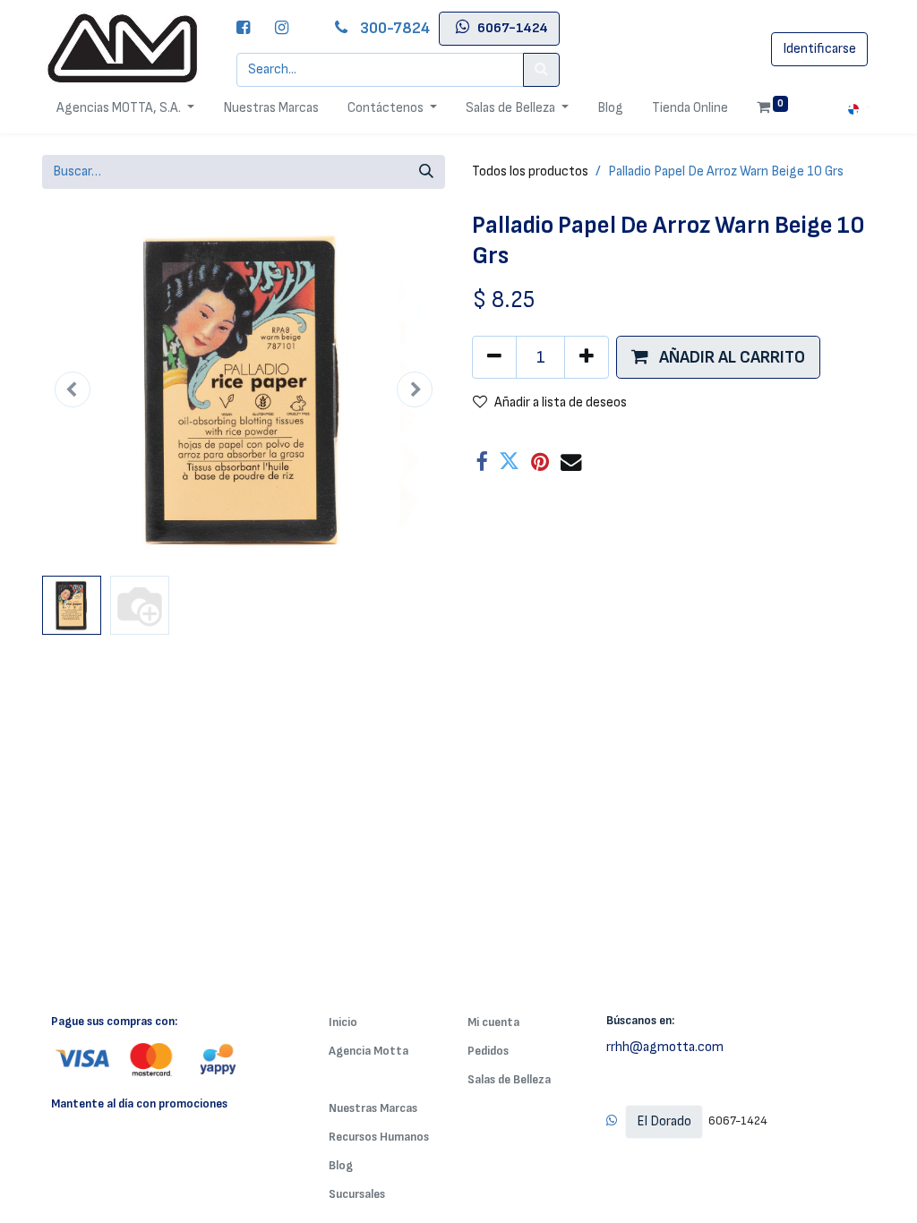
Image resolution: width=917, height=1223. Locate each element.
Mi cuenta (493, 1022)
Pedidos (488, 1050)
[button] (72, 389)
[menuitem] (271, 108)
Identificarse (819, 48)
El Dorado (664, 1121)
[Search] (541, 70)
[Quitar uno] (494, 357)
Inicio (343, 1022)
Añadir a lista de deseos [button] (560, 402)
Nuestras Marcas (373, 1108)
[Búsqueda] (426, 172)
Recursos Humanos (379, 1136)
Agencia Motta (368, 1050)
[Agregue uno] (586, 357)
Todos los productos (530, 171)
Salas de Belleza (509, 1079)
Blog (341, 1165)
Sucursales (357, 1194)
